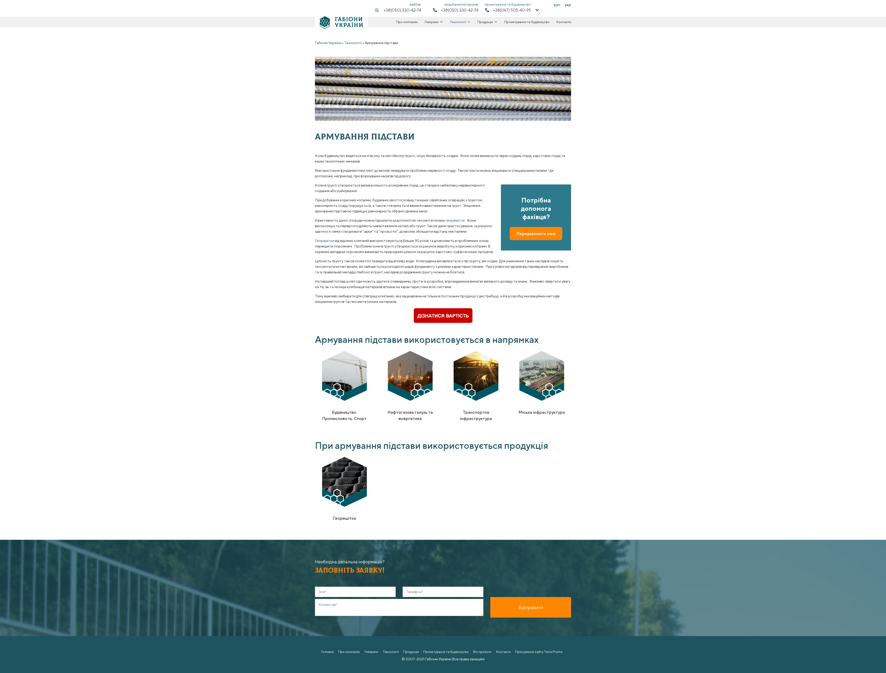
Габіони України (328, 43)
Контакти (564, 22)
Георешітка (344, 518)
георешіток (455, 220)
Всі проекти (482, 652)
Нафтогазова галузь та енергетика (410, 415)
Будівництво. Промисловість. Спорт (344, 415)
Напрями (431, 22)
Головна (327, 652)
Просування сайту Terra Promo (539, 652)
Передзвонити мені (536, 233)
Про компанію (407, 22)
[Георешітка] (344, 482)
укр (568, 4)
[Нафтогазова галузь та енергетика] (410, 376)
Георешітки (324, 240)
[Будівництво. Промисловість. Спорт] (344, 376)
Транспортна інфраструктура (476, 415)
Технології (458, 22)
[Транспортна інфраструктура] (476, 376)
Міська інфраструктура (541, 412)
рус (557, 4)
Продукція (485, 22)
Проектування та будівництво (527, 22)
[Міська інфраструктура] (541, 376)
